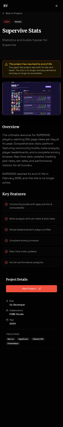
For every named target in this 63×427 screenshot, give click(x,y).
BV (6, 6)
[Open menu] (56, 6)
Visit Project (29, 288)
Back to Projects (14, 13)
